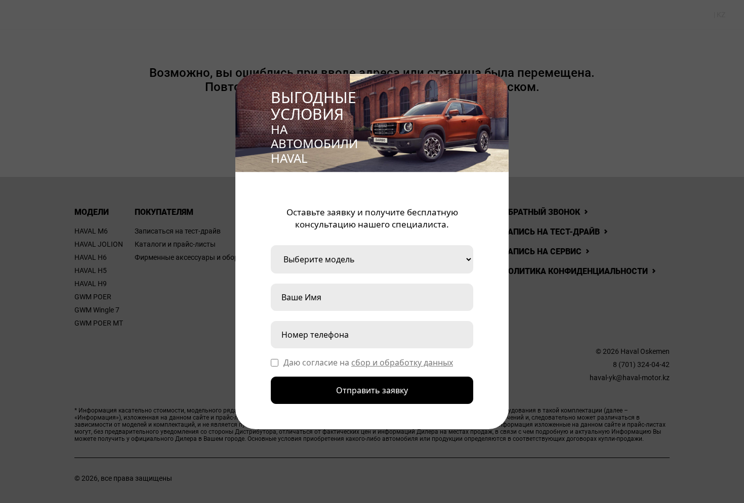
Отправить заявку (372, 390)
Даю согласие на (368, 362)
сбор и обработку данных (402, 362)
